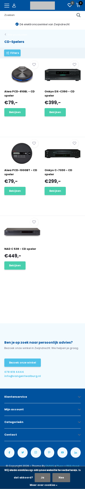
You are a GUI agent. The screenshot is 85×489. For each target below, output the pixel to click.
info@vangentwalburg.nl (22, 376)
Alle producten (17, 35)
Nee (61, 477)
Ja (42, 477)
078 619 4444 (14, 372)
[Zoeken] (79, 15)
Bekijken (15, 112)
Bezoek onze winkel (22, 363)
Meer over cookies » (43, 485)
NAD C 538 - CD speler (20, 249)
